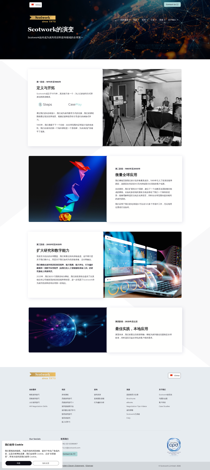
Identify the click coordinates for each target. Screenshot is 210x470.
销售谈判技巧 (34, 395)
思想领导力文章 (132, 395)
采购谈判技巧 (34, 398)
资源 (161, 20)
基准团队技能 (99, 398)
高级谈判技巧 (67, 398)
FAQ (128, 418)
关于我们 (172, 20)
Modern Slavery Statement (73, 466)
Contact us (171, 4)
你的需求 (124, 20)
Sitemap (89, 466)
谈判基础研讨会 (68, 406)
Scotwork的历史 (165, 395)
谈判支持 (97, 395)
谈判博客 (130, 410)
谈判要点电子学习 (68, 410)
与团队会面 (163, 398)
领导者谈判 (66, 418)
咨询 (144, 20)
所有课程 (65, 395)
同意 (18, 463)
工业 (152, 20)
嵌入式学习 (66, 422)
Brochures (131, 398)
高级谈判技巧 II (67, 402)
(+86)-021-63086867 (69, 444)
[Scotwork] (42, 375)
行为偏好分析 (99, 402)
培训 (135, 20)
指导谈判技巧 (67, 414)
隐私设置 (45, 463)
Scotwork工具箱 (133, 414)
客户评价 (162, 402)
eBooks (130, 402)
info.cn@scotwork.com (70, 448)
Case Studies (164, 406)
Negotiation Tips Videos (137, 406)
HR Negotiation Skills (38, 406)
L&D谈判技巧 (34, 402)
